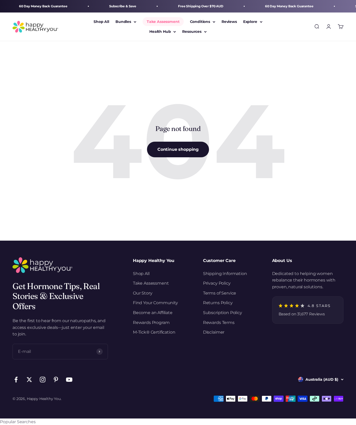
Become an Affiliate (153, 312)
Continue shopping (178, 149)
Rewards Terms (219, 322)
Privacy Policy (217, 283)
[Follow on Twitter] (29, 379)
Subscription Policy (222, 312)
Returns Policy (218, 302)
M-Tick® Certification (154, 332)
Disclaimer (213, 332)
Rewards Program (151, 322)
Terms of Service (219, 293)
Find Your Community (155, 302)
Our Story (142, 293)
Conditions (200, 21)
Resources (191, 31)
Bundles (123, 21)
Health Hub (160, 31)
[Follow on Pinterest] (55, 379)
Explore (250, 21)
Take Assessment (163, 21)
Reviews (229, 21)
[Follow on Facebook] (16, 379)
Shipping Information (225, 273)
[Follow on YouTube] (69, 379)
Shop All (101, 21)
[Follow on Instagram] (42, 379)
